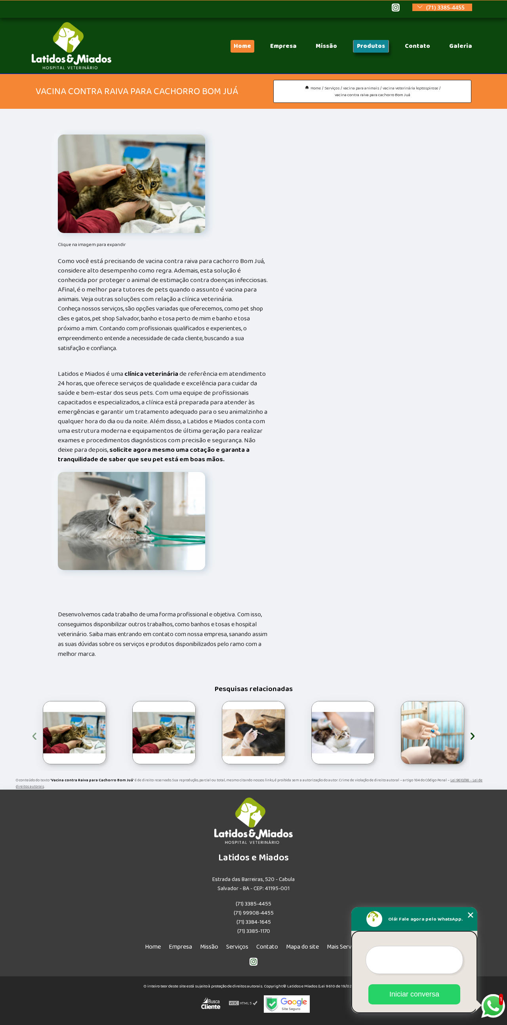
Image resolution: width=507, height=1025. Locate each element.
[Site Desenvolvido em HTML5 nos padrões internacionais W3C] (243, 1004)
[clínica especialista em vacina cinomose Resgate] (432, 732)
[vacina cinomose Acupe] (343, 732)
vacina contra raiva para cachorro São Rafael (41, 733)
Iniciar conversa (414, 994)
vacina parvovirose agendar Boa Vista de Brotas (131, 733)
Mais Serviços (344, 947)
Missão (326, 46)
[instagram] (396, 8)
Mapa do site (302, 947)
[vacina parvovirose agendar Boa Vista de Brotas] (164, 732)
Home (242, 46)
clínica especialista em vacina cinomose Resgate (399, 733)
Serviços (237, 947)
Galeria (460, 46)
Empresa (283, 46)
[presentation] (34, 735)
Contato (417, 46)
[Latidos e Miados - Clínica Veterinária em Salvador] (71, 67)
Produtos (371, 46)
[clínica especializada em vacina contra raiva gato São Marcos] (253, 732)
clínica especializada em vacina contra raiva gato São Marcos (220, 732)
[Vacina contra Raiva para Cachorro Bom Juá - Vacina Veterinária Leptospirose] (131, 184)
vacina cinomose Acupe (307, 733)
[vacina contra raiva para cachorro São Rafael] (74, 732)
